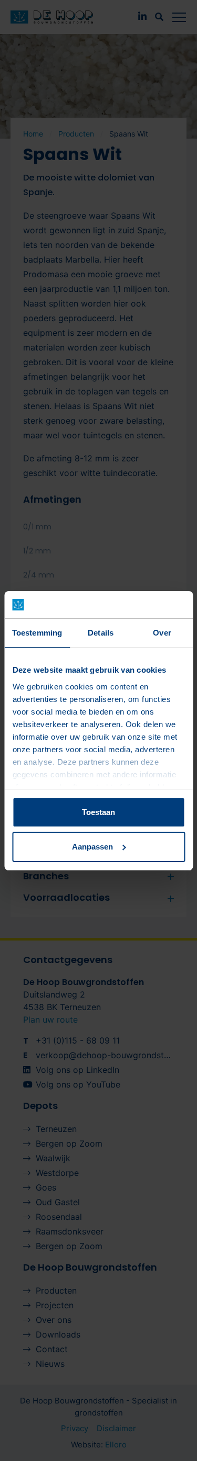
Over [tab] (162, 632)
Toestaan (98, 812)
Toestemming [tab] (37, 632)
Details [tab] (100, 632)
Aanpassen (92, 846)
